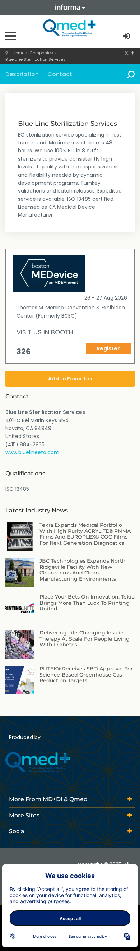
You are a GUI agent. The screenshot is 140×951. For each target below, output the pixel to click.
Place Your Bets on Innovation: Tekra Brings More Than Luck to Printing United (87, 603)
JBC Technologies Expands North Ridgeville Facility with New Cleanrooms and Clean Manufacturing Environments (82, 570)
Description (22, 74)
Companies (41, 53)
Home (18, 53)
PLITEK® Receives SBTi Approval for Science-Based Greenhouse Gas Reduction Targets (86, 674)
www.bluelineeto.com (32, 452)
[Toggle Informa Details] (70, 7)
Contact (59, 74)
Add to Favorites (70, 378)
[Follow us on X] (126, 53)
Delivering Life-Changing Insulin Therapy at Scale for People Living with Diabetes (84, 638)
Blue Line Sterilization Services (35, 59)
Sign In (127, 36)
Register (108, 348)
